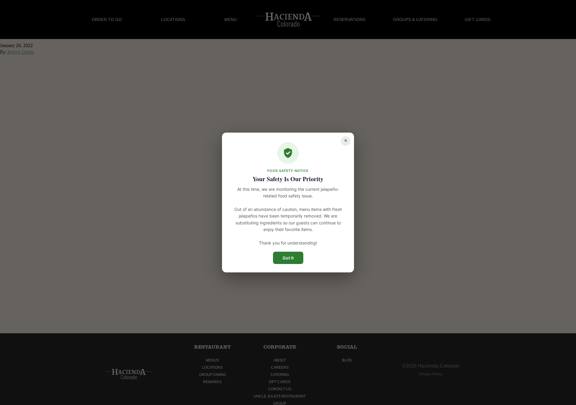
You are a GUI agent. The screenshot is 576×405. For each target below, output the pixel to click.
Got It (288, 257)
